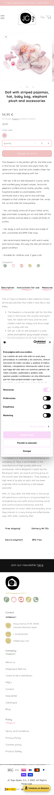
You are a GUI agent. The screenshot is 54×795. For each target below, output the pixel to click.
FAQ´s (9, 682)
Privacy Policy (13, 737)
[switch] (47, 398)
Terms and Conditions (17, 731)
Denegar (27, 451)
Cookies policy (13, 744)
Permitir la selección (27, 443)
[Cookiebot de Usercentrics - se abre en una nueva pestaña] (34, 342)
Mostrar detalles (38, 426)
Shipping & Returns (16, 669)
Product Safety (14, 751)
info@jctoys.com (21, 641)
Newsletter (11, 695)
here (40, 565)
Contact (10, 689)
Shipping (15, 119)
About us (10, 662)
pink (4, 135)
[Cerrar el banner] (50, 342)
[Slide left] (21, 87)
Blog (8, 709)
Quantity (7, 143)
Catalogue (11, 702)
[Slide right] (33, 87)
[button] (4, 17)
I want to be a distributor (19, 675)
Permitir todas (27, 435)
